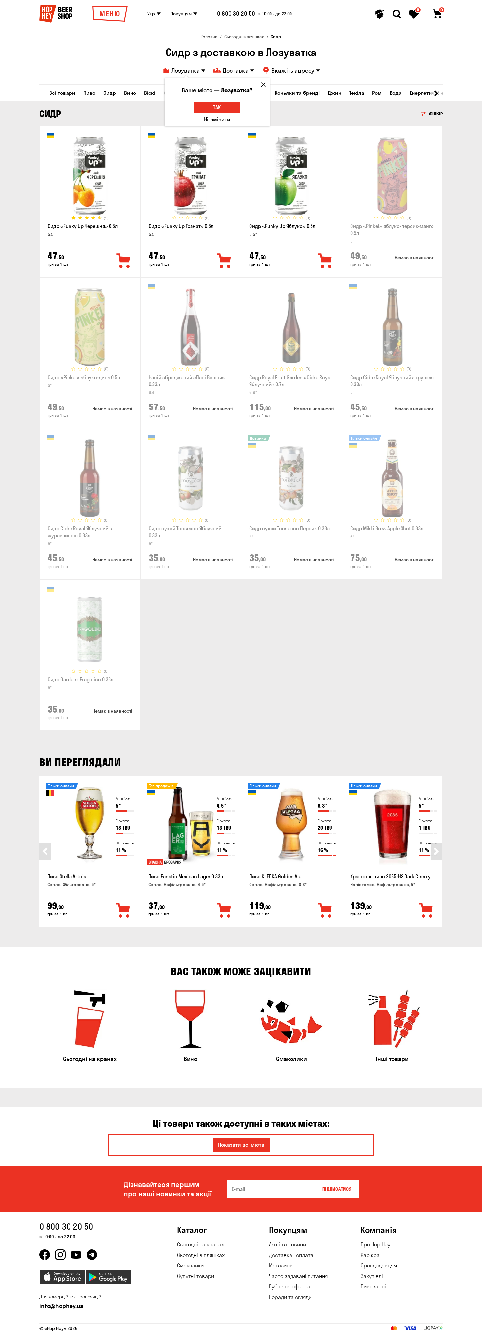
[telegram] (92, 1254)
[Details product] (90, 176)
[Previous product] (45, 851)
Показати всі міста (241, 1144)
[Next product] (436, 851)
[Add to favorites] (123, 261)
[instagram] (60, 1254)
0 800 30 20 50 (236, 14)
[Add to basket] (123, 910)
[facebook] (44, 1254)
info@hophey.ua (61, 1306)
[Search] (397, 14)
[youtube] (76, 1254)
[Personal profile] (379, 14)
